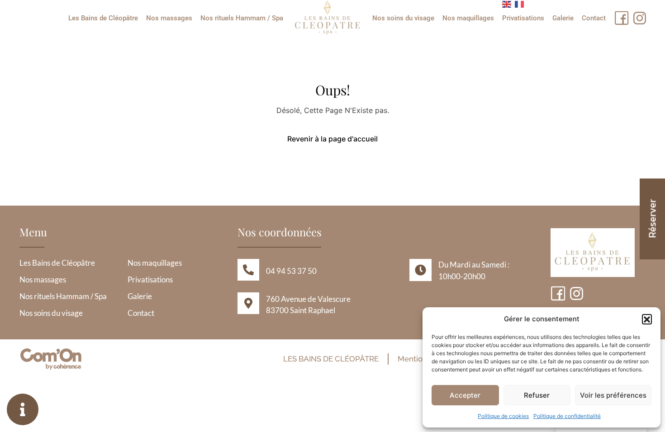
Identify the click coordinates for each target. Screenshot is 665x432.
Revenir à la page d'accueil (332, 138)
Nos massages (169, 18)
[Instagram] (639, 18)
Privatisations (523, 18)
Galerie (563, 18)
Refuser (537, 395)
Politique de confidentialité (567, 416)
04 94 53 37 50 (291, 271)
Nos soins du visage (403, 18)
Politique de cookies (503, 416)
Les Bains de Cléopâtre (103, 18)
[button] (646, 319)
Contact (594, 18)
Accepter (465, 395)
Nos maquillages (468, 18)
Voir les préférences (613, 395)
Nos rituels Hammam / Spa (241, 18)
